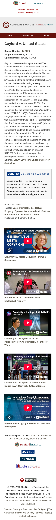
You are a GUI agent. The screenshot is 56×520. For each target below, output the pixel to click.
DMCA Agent (40, 509)
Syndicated (30, 211)
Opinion (19, 211)
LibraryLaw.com (30, 439)
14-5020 (26, 51)
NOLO (19, 439)
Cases (18, 204)
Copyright (24, 208)
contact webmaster (28, 516)
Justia (12, 439)
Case (15, 208)
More (46, 35)
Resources (28, 35)
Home (9, 35)
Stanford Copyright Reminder (18, 509)
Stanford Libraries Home (28, 10)
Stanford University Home (28, 12)
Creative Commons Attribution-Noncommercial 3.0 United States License (28, 500)
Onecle (43, 439)
